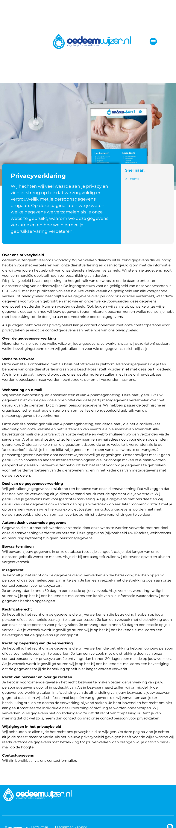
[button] (153, 41)
